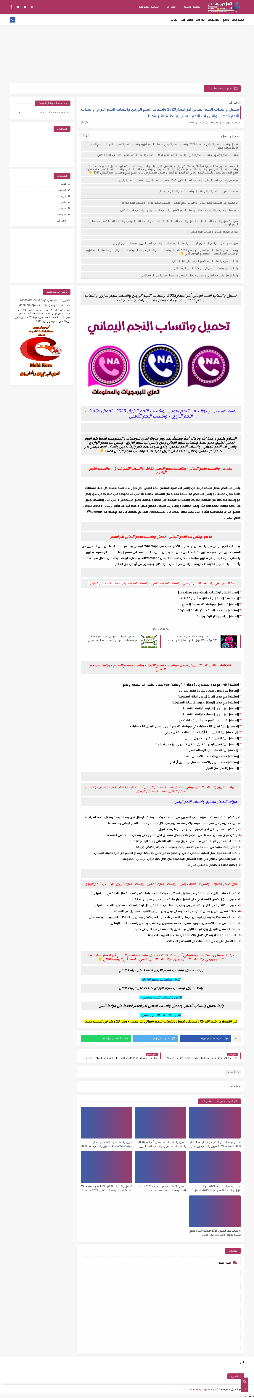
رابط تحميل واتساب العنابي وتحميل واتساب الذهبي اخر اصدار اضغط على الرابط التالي (189, 275)
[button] (205, 1038)
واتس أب (187, 19)
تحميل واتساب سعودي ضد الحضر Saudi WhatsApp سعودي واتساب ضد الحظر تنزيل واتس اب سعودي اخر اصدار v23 (112, 638)
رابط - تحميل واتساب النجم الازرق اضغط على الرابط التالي (204, 260)
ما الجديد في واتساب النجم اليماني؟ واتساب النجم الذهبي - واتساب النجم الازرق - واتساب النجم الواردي (179, 202)
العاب (174, 19)
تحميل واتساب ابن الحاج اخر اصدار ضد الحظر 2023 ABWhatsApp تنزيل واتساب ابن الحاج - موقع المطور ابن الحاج (215, 1144)
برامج (225, 19)
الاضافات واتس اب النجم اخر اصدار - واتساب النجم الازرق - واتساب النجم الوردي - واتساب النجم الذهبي (179, 209)
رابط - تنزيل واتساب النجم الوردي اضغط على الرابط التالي (205, 268)
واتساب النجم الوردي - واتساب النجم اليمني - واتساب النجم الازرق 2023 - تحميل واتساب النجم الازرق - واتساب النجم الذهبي (167, 154)
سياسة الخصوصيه (149, 6)
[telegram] (24, 7)
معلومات (238, 19)
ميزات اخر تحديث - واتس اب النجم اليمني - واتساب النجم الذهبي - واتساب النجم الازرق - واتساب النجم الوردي (175, 243)
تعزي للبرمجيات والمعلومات (203, 1389)
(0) (82, 122)
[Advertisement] (127, 54)
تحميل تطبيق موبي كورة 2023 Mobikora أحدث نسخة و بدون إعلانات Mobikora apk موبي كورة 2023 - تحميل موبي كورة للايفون (43, 304)
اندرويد (200, 19)
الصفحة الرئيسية (192, 6)
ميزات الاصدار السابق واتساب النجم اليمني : (213, 231)
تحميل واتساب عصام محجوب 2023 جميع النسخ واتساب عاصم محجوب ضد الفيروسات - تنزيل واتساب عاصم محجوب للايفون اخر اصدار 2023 (162, 1188)
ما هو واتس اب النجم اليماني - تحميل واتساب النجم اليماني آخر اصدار (198, 191)
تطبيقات (214, 19)
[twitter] (18, 7)
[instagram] (31, 7)
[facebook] (11, 7)
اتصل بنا (171, 6)
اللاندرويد (62, 190)
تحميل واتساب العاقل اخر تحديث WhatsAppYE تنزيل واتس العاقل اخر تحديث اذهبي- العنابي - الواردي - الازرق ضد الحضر (192, 638)
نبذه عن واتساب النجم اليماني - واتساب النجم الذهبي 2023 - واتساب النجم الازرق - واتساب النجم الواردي (178, 179)
